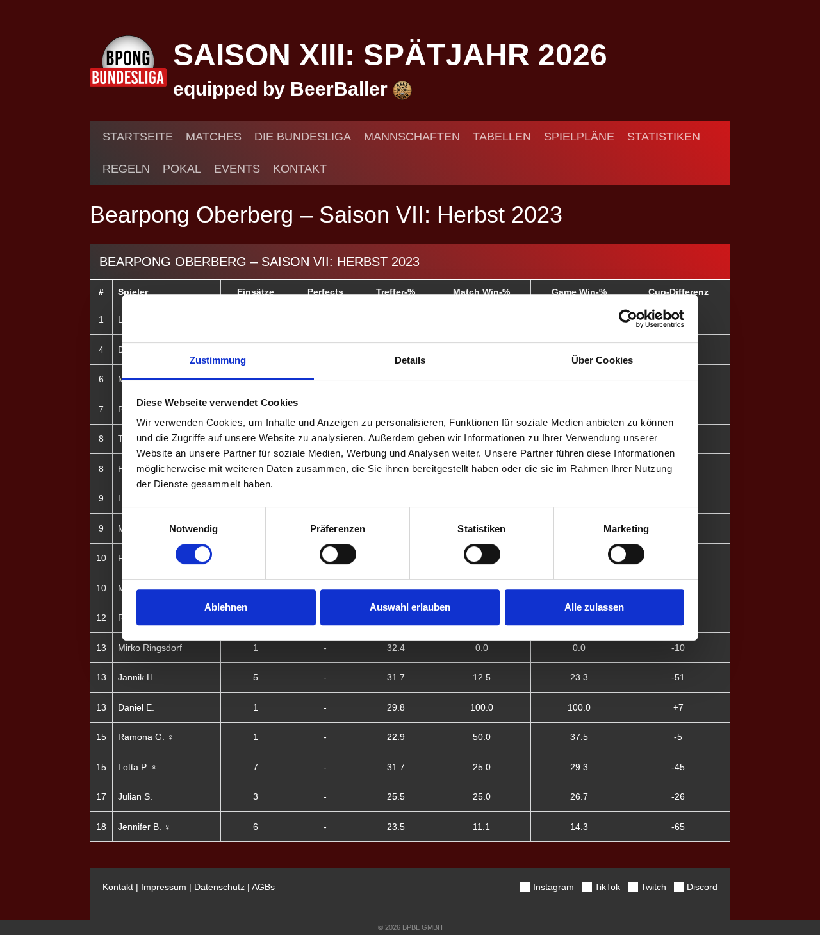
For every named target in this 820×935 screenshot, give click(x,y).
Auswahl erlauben (410, 607)
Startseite (137, 136)
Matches (214, 136)
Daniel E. (136, 707)
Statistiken (663, 136)
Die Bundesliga (302, 136)
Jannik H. (137, 677)
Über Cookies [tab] (602, 360)
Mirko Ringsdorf (150, 648)
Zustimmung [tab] (218, 360)
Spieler (133, 292)
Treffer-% (395, 292)
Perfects (325, 292)
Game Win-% (579, 292)
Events (237, 168)
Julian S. (135, 796)
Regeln (126, 168)
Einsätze (255, 292)
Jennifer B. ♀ (144, 826)
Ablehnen (225, 607)
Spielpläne (579, 136)
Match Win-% (481, 292)
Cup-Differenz (678, 292)
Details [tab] (410, 360)
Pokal (182, 168)
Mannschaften (412, 136)
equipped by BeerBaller (283, 88)
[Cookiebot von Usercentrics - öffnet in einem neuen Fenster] (628, 318)
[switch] (338, 554)
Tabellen (502, 136)
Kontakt (300, 168)
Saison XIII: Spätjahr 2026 (390, 55)
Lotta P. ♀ (138, 767)
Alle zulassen (594, 607)
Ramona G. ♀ (146, 737)
